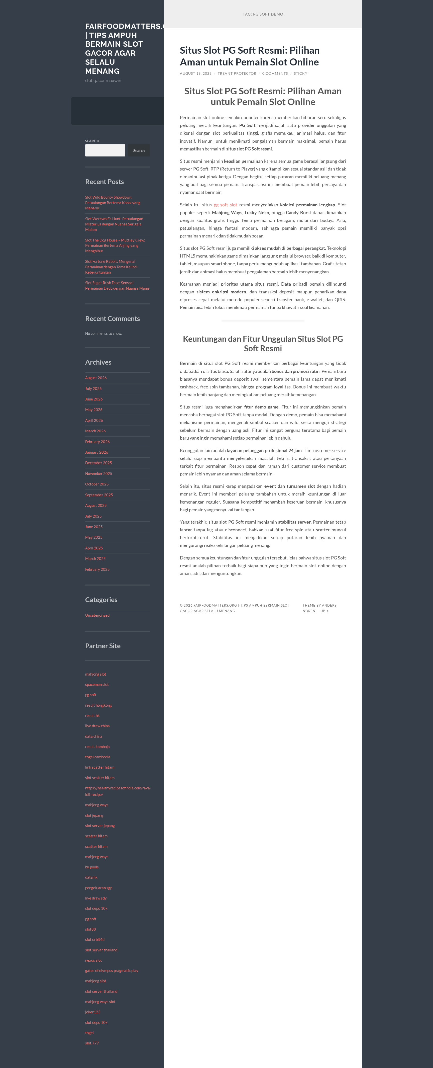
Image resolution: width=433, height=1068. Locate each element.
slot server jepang (100, 825)
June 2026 (94, 399)
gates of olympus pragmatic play (111, 970)
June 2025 (94, 526)
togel (89, 1032)
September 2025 (99, 494)
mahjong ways (97, 804)
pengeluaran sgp (98, 887)
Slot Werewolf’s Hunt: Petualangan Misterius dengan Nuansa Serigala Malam (114, 224)
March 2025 (95, 558)
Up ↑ (324, 611)
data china (93, 736)
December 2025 (98, 462)
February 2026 (97, 441)
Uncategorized (97, 615)
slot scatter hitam (100, 777)
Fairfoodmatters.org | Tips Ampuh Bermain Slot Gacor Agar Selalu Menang (132, 48)
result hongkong (98, 705)
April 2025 (94, 548)
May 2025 (93, 537)
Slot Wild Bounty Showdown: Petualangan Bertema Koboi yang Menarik (112, 202)
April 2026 (94, 420)
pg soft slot (226, 204)
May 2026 (93, 409)
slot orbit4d (94, 939)
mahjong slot (95, 674)
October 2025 (97, 484)
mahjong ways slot (100, 1001)
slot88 (90, 929)
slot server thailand (101, 950)
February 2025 (97, 569)
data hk (91, 877)
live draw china (97, 725)
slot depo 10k (96, 908)
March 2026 (95, 431)
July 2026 (93, 388)
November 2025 (98, 473)
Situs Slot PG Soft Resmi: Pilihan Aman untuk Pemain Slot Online (250, 55)
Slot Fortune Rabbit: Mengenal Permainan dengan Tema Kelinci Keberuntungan (111, 266)
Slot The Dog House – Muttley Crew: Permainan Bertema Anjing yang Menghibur (115, 245)
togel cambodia (97, 757)
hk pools (92, 867)
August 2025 (96, 505)
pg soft (90, 694)
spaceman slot (97, 684)
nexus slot (93, 960)
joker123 (92, 1012)
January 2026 (96, 452)
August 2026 (96, 377)
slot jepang (94, 815)
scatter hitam (96, 836)
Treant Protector (237, 73)
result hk (92, 715)
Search (92, 141)
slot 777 (92, 1043)
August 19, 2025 (196, 73)
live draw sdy (96, 898)
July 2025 (93, 516)
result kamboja (97, 746)
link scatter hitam (99, 767)
